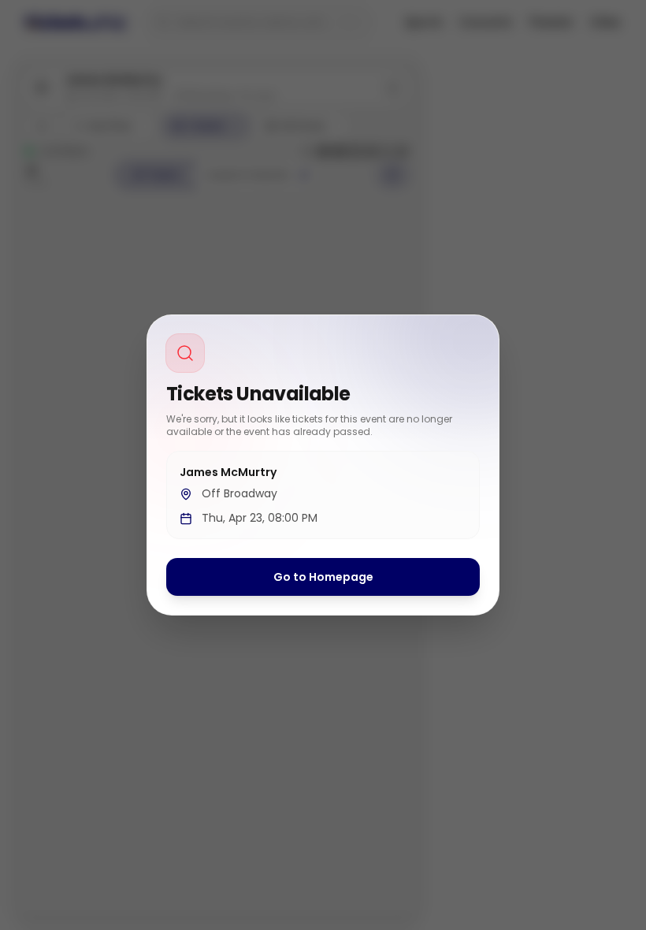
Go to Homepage (323, 577)
